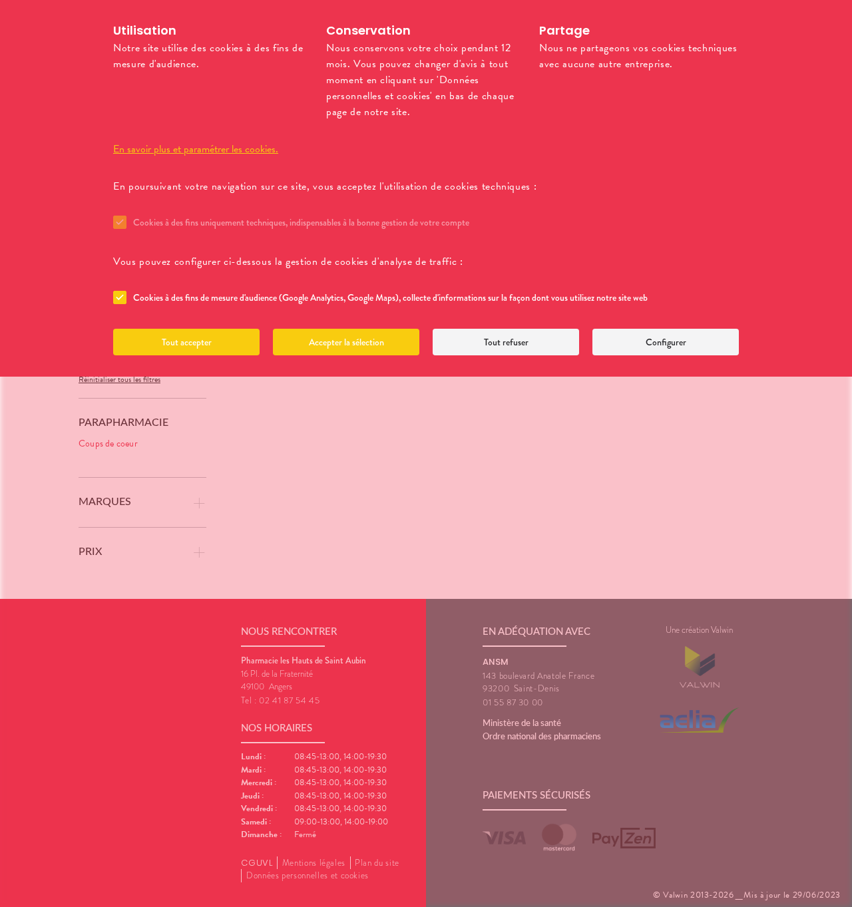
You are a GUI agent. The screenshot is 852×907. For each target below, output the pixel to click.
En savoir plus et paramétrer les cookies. (195, 149)
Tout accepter (187, 342)
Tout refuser (506, 342)
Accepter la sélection (346, 342)
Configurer (666, 342)
